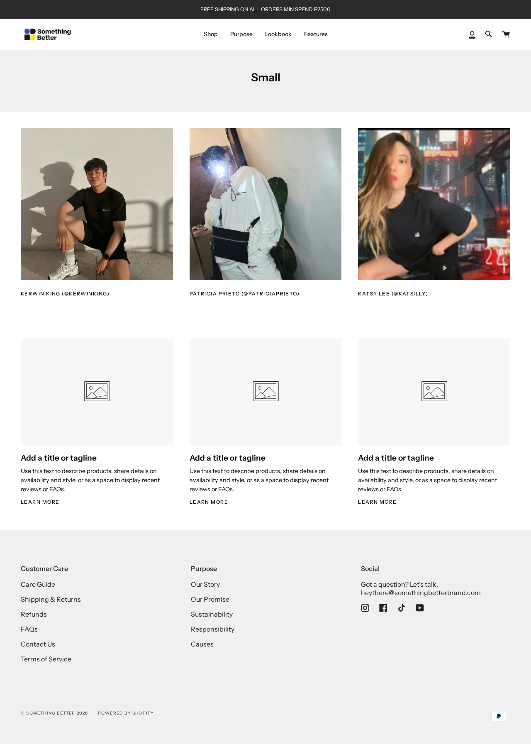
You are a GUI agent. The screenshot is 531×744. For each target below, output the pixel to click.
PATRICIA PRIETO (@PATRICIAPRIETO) (245, 293)
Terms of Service (46, 659)
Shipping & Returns (51, 599)
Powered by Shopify (126, 713)
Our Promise (210, 599)
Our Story (205, 584)
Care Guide (38, 584)
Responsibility (212, 629)
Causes (202, 644)
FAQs (29, 629)
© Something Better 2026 (54, 713)
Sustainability (212, 614)
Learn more (40, 502)
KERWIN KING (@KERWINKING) (65, 293)
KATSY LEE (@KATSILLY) (393, 293)
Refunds (34, 614)
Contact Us (38, 644)
